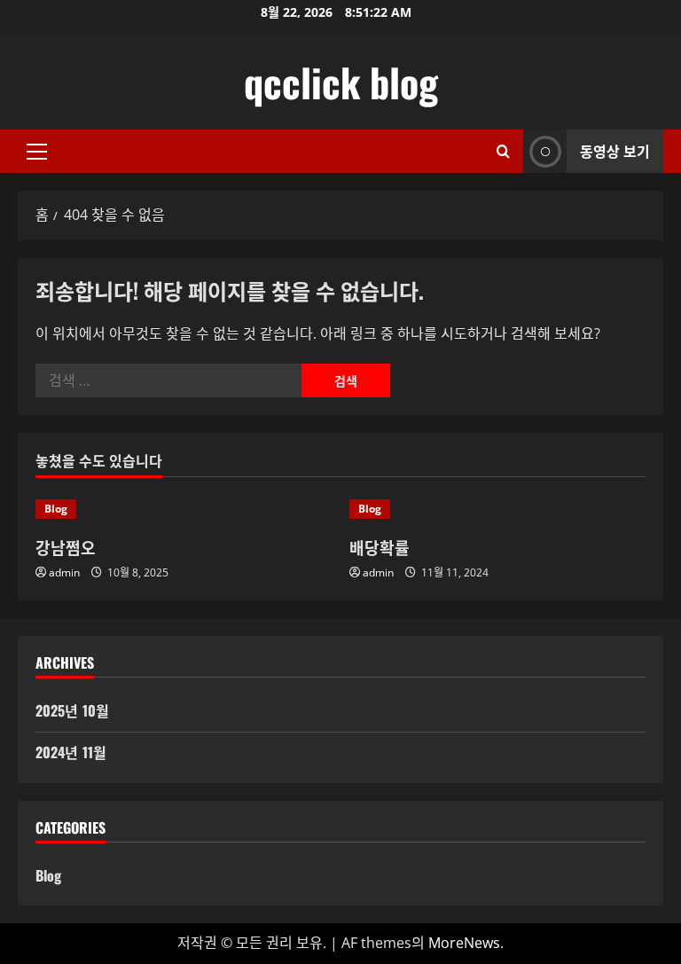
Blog (55, 508)
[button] (37, 151)
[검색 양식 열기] (503, 151)
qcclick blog (341, 82)
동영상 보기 (615, 150)
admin (64, 572)
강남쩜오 (65, 547)
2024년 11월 (70, 752)
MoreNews (464, 942)
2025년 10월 (72, 710)
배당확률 (379, 547)
